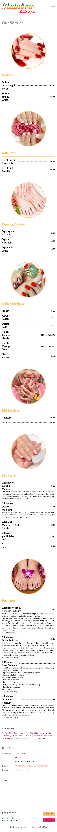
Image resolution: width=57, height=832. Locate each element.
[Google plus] (9, 819)
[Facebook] (4, 819)
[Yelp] (14, 819)
